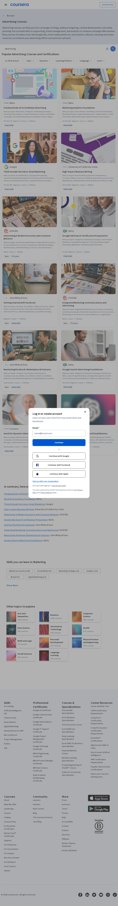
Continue (59, 442)
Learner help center (59, 486)
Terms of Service (46, 492)
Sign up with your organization (45, 481)
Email (36, 428)
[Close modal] (85, 411)
